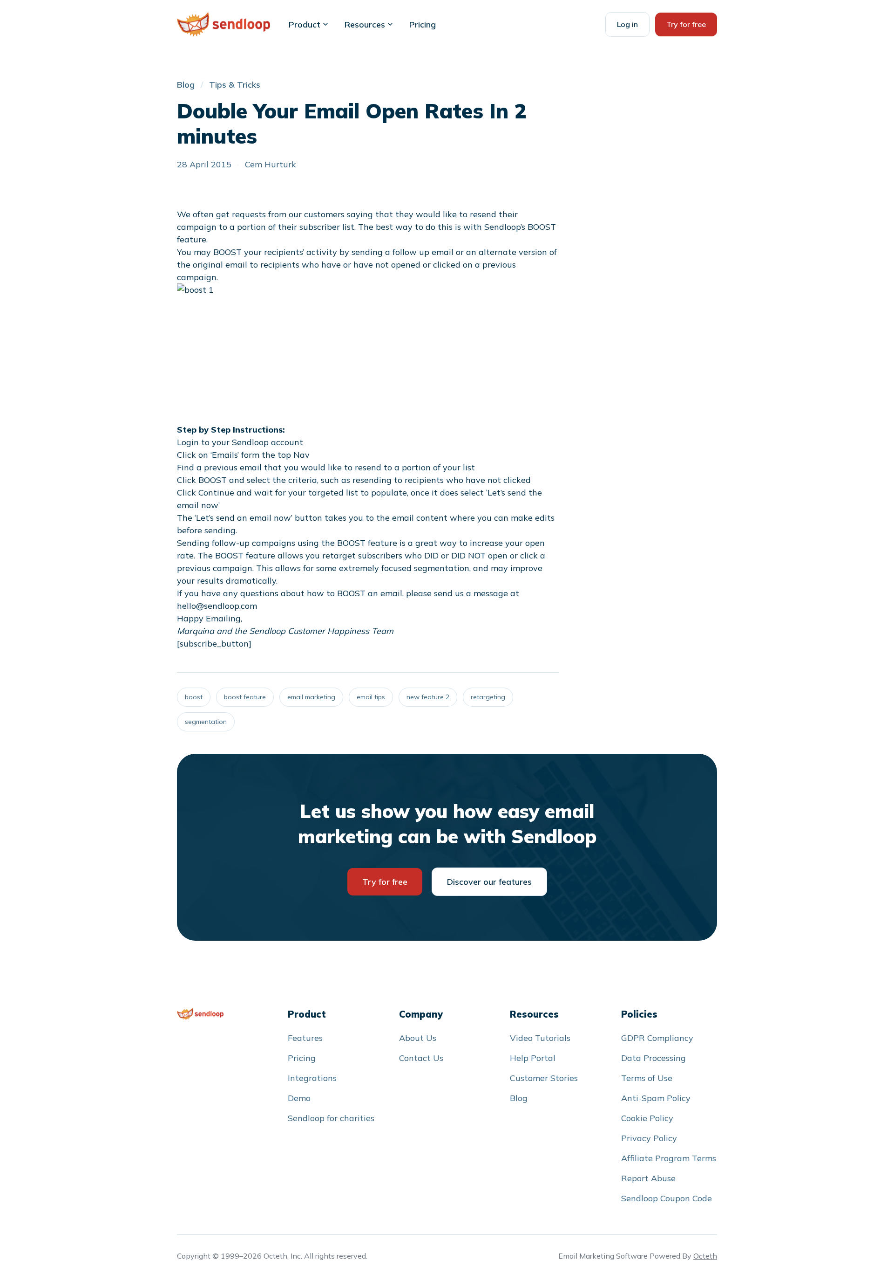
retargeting (488, 697)
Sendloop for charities (331, 1118)
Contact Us (421, 1058)
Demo (299, 1098)
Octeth (705, 1255)
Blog (186, 84)
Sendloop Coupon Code (666, 1198)
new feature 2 (427, 697)
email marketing (311, 697)
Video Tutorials (540, 1038)
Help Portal (532, 1058)
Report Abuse (648, 1178)
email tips (371, 697)
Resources (365, 24)
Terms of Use (646, 1078)
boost (194, 697)
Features (305, 1038)
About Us (417, 1038)
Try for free (686, 24)
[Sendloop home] (200, 1014)
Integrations (312, 1078)
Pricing (422, 24)
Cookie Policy (647, 1118)
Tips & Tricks (234, 84)
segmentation (206, 721)
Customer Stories (544, 1078)
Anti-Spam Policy (656, 1098)
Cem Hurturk (270, 164)
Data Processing (653, 1058)
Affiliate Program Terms (668, 1158)
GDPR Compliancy (657, 1038)
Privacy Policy (649, 1138)
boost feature (245, 697)
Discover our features (489, 881)
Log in (627, 24)
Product (304, 24)
